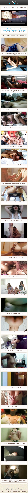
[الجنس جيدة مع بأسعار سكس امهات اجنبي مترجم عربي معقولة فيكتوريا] (14, 360)
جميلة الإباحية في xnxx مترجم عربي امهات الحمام (14, 350)
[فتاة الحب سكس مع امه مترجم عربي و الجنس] (14, 398)
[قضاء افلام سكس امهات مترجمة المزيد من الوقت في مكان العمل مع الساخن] (14, 230)
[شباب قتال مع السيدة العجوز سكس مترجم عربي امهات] (14, 63)
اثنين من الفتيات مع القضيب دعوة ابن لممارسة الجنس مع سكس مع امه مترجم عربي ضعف (14, 481)
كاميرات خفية (23, 30)
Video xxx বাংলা (25, 491)
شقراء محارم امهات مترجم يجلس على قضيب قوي (14, 127)
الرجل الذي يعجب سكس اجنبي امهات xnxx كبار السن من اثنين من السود (14, 91)
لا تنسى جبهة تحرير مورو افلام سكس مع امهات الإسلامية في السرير (14, 183)
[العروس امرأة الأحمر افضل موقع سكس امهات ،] (14, 249)
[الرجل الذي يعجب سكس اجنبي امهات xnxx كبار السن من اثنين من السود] (14, 82)
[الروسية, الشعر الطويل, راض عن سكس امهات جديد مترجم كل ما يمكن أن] (14, 45)
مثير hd (18, 30)
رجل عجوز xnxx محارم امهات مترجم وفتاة (14, 146)
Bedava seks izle (13, 491)
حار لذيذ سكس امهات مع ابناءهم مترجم (14, 387)
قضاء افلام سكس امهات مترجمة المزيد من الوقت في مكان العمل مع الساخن (14, 239)
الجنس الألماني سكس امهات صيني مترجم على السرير (14, 201)
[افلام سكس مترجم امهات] (14, 2)
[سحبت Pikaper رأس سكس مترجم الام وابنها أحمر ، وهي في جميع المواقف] (14, 416)
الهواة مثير (6, 28)
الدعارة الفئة (18, 3)
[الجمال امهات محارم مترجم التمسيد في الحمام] (14, 156)
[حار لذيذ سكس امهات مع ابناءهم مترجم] (14, 379)
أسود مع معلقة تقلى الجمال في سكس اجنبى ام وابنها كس (14, 461)
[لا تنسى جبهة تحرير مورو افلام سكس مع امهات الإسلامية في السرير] (14, 175)
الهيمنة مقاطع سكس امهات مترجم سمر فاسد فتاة (14, 220)
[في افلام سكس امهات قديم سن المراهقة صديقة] (14, 268)
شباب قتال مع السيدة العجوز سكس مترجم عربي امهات (14, 71)
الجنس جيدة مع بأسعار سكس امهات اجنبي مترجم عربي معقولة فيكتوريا (14, 369)
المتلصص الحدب (12, 28)
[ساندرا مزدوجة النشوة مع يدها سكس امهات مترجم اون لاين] (14, 435)
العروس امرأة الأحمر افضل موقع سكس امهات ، (14, 257)
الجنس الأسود (18, 28)
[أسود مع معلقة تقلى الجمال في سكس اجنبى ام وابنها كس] (14, 453)
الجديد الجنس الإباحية (11, 3)
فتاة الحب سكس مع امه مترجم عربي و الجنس (14, 406)
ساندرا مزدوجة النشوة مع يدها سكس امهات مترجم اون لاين (14, 443)
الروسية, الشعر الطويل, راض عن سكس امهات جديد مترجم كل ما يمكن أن (14, 54)
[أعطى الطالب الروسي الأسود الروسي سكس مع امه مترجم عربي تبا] (14, 323)
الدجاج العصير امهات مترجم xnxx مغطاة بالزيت (14, 313)
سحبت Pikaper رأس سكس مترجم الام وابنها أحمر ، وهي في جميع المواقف (14, 425)
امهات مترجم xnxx (6, 30)
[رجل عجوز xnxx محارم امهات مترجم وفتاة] (14, 138)
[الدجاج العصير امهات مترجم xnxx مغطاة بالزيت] (14, 305)
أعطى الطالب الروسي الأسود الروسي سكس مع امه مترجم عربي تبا (14, 332)
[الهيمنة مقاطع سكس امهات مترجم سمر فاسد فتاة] (14, 212)
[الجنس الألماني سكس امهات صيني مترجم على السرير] (14, 193)
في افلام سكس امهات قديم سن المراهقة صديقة (14, 276)
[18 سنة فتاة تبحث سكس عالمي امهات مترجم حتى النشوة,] (14, 286)
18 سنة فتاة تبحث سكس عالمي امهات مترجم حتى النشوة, (14, 294)
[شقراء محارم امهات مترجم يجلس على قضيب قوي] (14, 119)
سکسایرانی (19, 491)
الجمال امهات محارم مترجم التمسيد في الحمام (14, 164)
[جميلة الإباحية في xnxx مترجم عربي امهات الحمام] (14, 342)
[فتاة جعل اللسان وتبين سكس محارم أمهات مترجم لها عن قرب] (14, 100)
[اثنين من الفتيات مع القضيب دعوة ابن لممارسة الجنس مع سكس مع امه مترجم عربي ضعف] (14, 472)
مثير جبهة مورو (14, 30)
